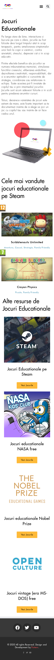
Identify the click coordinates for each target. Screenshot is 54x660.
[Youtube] (36, 627)
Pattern (34, 647)
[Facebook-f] (24, 653)
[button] (41, 6)
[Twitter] (27, 627)
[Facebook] (17, 627)
